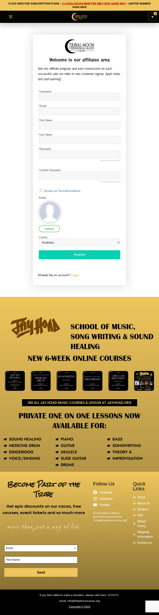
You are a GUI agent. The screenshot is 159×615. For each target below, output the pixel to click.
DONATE (113, 595)
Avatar (42, 197)
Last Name (45, 134)
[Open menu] (11, 17)
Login (75, 275)
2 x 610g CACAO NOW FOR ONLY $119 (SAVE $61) (94, 3)
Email (42, 106)
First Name (45, 120)
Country (43, 237)
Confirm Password (49, 170)
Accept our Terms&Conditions (62, 190)
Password (45, 149)
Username (45, 91)
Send (41, 572)
